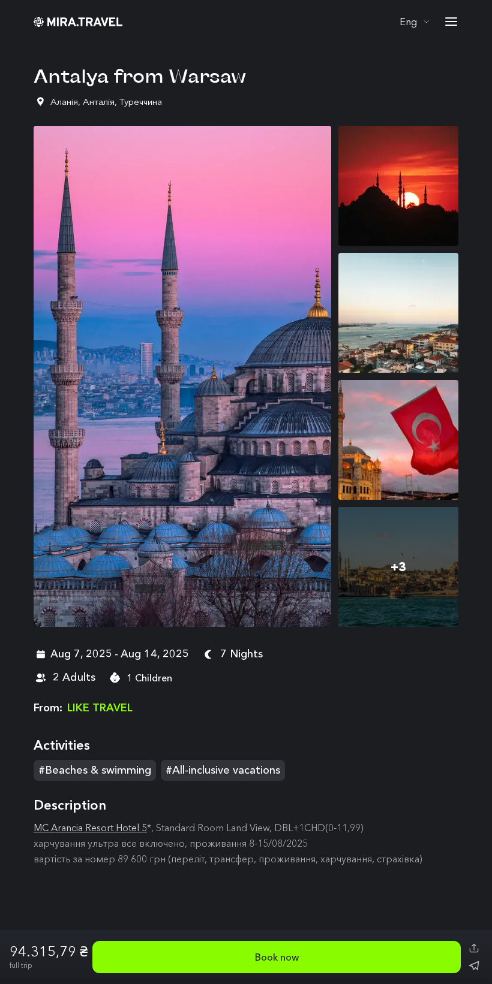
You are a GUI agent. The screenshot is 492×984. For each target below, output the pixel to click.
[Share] (474, 948)
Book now (277, 957)
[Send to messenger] (474, 966)
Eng (408, 22)
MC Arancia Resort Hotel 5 (90, 828)
